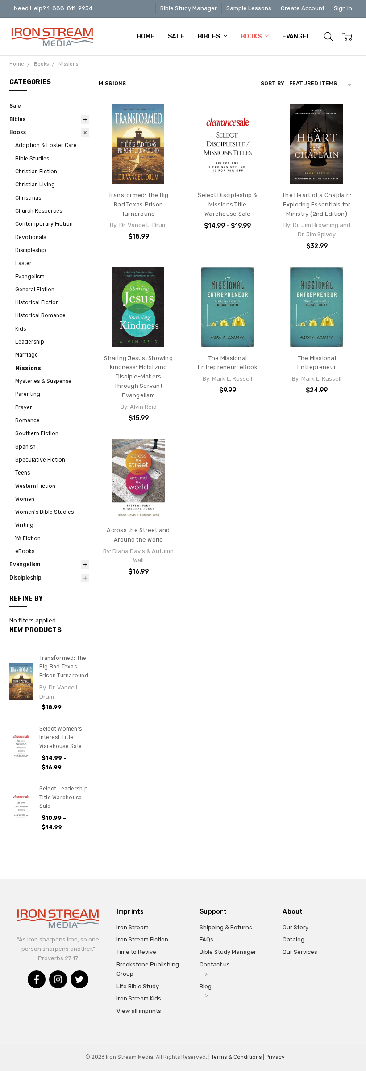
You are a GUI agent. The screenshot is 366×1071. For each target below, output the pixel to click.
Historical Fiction (37, 302)
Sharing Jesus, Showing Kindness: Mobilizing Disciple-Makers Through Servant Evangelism (138, 377)
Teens (22, 473)
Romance (27, 420)
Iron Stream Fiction (142, 939)
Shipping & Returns (226, 927)
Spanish (25, 447)
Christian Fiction (36, 171)
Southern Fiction (36, 433)
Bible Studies (32, 158)
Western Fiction (35, 486)
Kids (20, 329)
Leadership (29, 342)
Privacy (275, 1057)
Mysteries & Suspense (43, 381)
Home (145, 36)
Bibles (209, 36)
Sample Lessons (248, 8)
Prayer (23, 407)
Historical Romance (40, 315)
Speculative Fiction (40, 460)
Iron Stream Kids (138, 998)
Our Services (300, 952)
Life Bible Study (137, 986)
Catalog (293, 939)
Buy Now (317, 167)
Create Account (302, 8)
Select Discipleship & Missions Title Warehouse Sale (227, 204)
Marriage (26, 355)
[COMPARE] (163, 119)
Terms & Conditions (236, 1057)
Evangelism (302, 36)
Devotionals (30, 237)
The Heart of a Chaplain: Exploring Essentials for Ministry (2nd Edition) (316, 204)
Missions (28, 368)
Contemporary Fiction (44, 224)
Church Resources (38, 211)
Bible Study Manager (188, 8)
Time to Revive (136, 952)
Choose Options (227, 167)
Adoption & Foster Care (46, 145)
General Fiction (34, 289)
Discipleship (30, 250)
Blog (206, 986)
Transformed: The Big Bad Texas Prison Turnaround (63, 667)
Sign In (343, 8)
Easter (23, 263)
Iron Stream (132, 927)
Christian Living (35, 184)
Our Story (295, 927)
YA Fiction (28, 538)
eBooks (24, 551)
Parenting (27, 394)
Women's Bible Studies (44, 512)
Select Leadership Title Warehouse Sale (63, 797)
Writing (24, 525)
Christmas (28, 198)
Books (252, 36)
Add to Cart (316, 149)
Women (24, 499)
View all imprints (138, 1011)
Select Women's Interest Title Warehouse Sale (60, 737)
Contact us (215, 964)
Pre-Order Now (138, 167)
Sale (176, 36)
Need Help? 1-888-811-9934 (53, 8)
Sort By (272, 83)
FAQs (206, 939)
